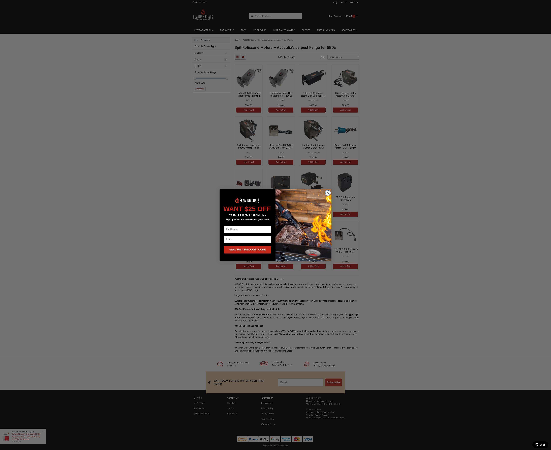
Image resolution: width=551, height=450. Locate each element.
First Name (230, 223)
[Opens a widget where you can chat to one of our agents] (540, 445)
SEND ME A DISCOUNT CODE (247, 249)
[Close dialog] (327, 192)
